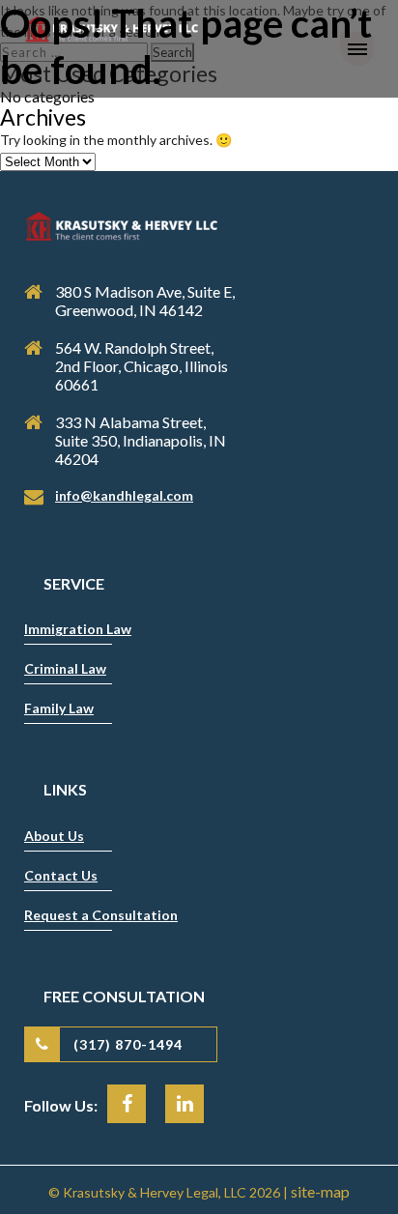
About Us (54, 835)
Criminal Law (65, 668)
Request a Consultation (101, 915)
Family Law (59, 708)
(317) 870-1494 (128, 1044)
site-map (320, 1191)
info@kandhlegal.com (124, 495)
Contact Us (61, 875)
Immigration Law (77, 629)
